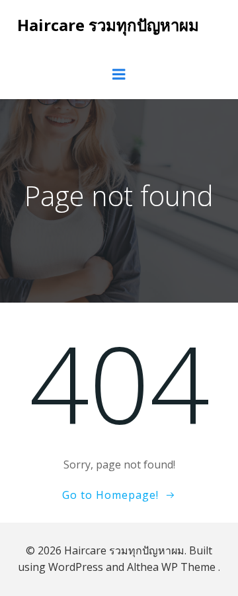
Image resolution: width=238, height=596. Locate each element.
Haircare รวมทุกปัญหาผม (108, 25)
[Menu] (119, 74)
